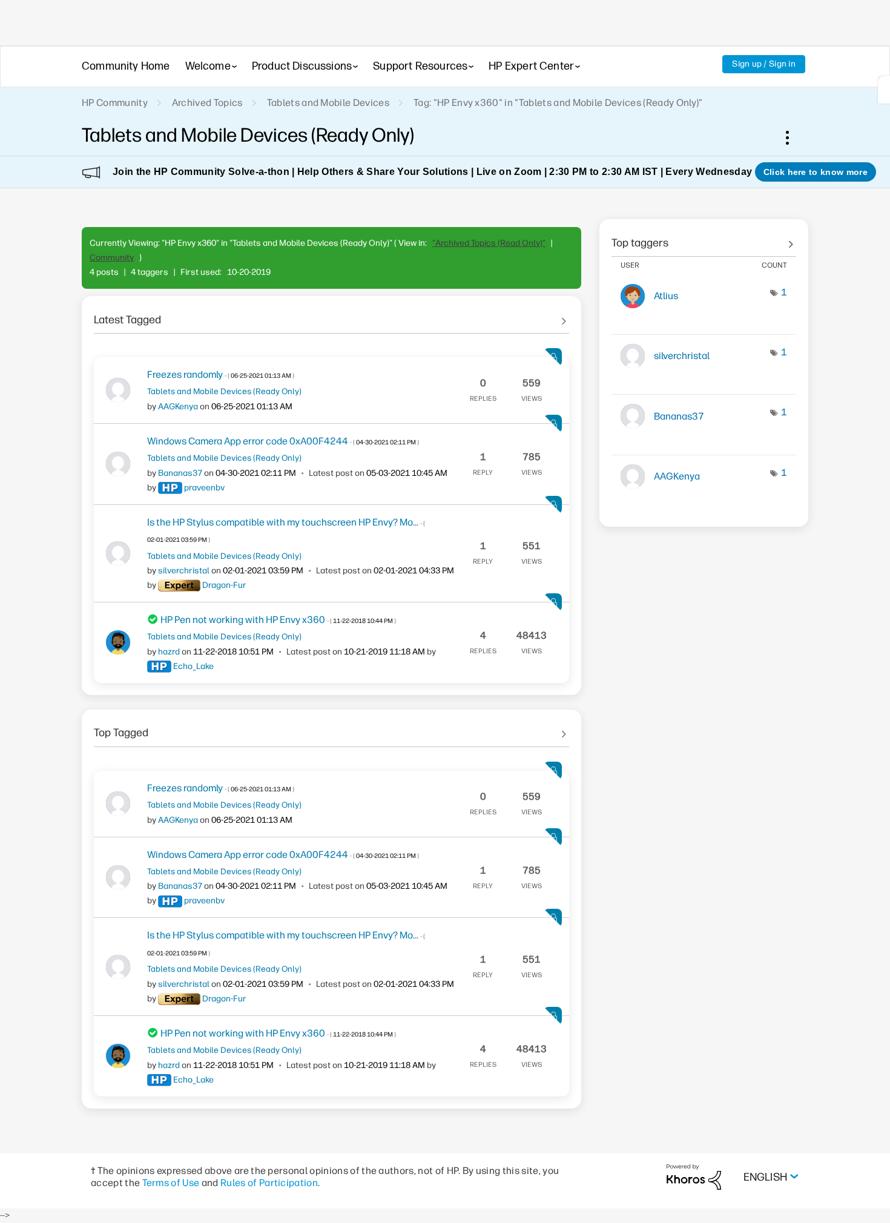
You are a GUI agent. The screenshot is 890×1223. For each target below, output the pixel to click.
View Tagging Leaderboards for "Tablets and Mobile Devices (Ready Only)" (703, 238)
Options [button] (793, 137)
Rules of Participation (269, 1182)
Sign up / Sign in (764, 64)
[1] (884, 90)
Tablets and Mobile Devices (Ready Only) (224, 391)
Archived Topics (207, 102)
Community (112, 257)
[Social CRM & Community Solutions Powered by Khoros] (694, 1176)
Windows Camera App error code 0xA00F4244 (283, 441)
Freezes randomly (220, 374)
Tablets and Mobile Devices (328, 102)
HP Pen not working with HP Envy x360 (278, 619)
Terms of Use (171, 1182)
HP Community (115, 102)
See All (331, 315)
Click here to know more (815, 172)
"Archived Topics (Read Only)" (489, 243)
